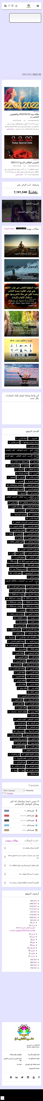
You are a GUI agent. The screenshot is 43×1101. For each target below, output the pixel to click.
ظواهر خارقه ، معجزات (19, 712)
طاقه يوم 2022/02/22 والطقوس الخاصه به (22, 930)
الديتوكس (14, 503)
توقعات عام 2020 (18, 594)
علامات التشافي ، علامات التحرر (27, 719)
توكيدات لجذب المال (17, 614)
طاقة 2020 (34, 649)
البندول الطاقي (33, 470)
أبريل (33, 937)
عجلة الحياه (34, 715)
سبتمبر (32, 950)
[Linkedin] (17, 1077)
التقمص (21, 481)
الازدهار (35, 462)
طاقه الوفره (22, 708)
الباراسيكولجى (14, 466)
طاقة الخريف (20, 661)
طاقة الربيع (18, 665)
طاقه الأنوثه (19, 700)
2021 (35, 917)
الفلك (11, 534)
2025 (35, 965)
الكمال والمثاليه (33, 542)
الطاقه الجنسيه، (32, 526)
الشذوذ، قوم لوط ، (20, 514)
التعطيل (12, 477)
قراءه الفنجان (19, 747)
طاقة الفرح (21, 673)
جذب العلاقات (21, 618)
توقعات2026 (33, 610)
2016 (35, 903)
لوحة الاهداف (33, 766)
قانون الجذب (34, 747)
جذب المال (34, 622)
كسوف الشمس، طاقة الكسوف (27, 758)
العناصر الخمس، (32, 534)
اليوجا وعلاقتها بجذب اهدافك (25, 358)
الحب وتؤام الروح (17, 489)
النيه (12, 553)
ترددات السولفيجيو (32, 573)
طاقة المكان (34, 676)
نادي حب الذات (19, 766)
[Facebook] (9, 6)
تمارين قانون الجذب (17, 587)
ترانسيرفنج (34, 569)
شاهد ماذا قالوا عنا (34, 1058)
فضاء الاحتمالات (16, 735)
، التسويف (34, 438)
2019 (35, 912)
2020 (35, 914)
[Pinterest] (11, 1077)
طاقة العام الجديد (18, 669)
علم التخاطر (34, 727)
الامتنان (26, 466)
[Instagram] (12, 6)
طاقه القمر (20, 704)
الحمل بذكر (34, 493)
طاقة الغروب (33, 673)
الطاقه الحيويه (18, 526)
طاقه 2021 (34, 692)
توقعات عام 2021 (32, 598)
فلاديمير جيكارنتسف (20, 739)
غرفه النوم (22, 727)
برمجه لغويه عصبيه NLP (30, 561)
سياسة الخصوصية (34, 1068)
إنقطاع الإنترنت (19, 557)
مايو (33, 939)
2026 (35, 968)
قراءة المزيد (10, 129)
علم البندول (21, 723)
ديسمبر (32, 956)
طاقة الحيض (34, 661)
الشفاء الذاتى (33, 518)
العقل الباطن (33, 530)
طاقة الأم (35, 657)
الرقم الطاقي (33, 511)
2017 (35, 906)
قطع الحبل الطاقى (32, 751)
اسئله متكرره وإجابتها (31, 442)
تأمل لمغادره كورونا (16, 565)
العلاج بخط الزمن (19, 530)
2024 (35, 962)
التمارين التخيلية (32, 485)
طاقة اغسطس (33, 653)
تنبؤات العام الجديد (18, 591)
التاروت (35, 473)
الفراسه (20, 534)
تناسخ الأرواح (33, 591)
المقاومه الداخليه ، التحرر (29, 550)
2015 (35, 901)
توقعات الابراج (33, 594)
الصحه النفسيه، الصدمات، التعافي (26, 522)
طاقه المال (34, 708)
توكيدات (22, 610)
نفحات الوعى (33, 770)
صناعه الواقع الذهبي (16, 645)
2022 (35, 920)
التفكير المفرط (33, 481)
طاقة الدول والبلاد (32, 665)
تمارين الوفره (33, 587)
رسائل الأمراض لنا (32, 630)
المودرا (21, 553)
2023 (35, 959)
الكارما (20, 538)
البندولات (21, 470)
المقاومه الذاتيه (33, 553)
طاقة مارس (34, 684)
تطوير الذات (17, 573)
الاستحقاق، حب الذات (21, 462)
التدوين (22, 477)
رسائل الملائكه (33, 634)
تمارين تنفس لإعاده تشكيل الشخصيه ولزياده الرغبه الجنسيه (22, 331)
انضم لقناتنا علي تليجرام (32, 1064)
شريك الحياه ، (33, 641)
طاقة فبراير (21, 680)
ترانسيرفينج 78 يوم (19, 569)
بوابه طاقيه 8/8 (33, 565)
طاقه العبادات (33, 704)
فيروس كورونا (22, 743)
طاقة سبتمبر (34, 680)
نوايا (22, 770)
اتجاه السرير (22, 438)
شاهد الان (7, 218)
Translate (10, 793)
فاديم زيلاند (20, 731)
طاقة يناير (34, 688)
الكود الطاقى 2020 (16, 542)
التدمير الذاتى (33, 477)
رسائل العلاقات (15, 630)
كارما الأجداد (15, 754)
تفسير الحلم (34, 577)
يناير (33, 922)
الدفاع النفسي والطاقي (30, 503)
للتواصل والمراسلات (15, 1054)
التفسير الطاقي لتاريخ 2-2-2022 (25, 162)
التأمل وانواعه (22, 228)
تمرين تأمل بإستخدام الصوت (25, 253)
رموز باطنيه (20, 634)
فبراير (33, 925)
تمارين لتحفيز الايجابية (27, 383)
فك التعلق (34, 739)
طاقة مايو (22, 684)
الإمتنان (35, 466)
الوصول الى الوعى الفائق (26, 278)
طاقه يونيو (34, 712)
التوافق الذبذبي (33, 489)
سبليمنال (11, 637)
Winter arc (34, 774)
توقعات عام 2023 (32, 602)
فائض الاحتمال (33, 731)
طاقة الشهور (34, 669)
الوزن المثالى (33, 557)
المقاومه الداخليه (32, 546)
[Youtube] (16, 6)
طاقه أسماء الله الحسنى (30, 696)
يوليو (33, 945)
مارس (33, 934)
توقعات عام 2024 (16, 602)
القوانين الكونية (33, 538)
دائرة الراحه (34, 626)
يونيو (33, 942)
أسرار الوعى (34, 446)
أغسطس (32, 948)
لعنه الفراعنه (21, 762)
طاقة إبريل (22, 649)
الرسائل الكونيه (16, 507)
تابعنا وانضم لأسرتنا (34, 1054)
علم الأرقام (36, 111)
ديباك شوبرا (21, 626)
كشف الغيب (34, 762)
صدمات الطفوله (32, 645)
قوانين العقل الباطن (31, 754)
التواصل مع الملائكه (16, 485)
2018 (35, 909)
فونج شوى (34, 743)
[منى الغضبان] (28, 6)
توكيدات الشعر (33, 614)
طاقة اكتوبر (20, 653)
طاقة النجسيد (20, 676)
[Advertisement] (21, 48)
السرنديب (21, 511)
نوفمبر (33, 953)
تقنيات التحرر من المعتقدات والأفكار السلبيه (21, 581)
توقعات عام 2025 (32, 606)
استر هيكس (15, 442)
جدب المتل (34, 618)
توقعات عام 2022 (15, 598)
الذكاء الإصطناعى (32, 507)
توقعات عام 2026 (16, 606)
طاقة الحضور (22, 657)
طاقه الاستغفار (33, 700)
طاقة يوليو (23, 688)
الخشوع (23, 493)
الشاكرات (35, 514)
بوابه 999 (13, 561)
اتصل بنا (19, 1064)
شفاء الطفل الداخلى (17, 641)
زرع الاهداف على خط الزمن (28, 637)
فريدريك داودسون (32, 735)
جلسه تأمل (22, 622)
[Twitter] (22, 1077)
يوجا (15, 770)
